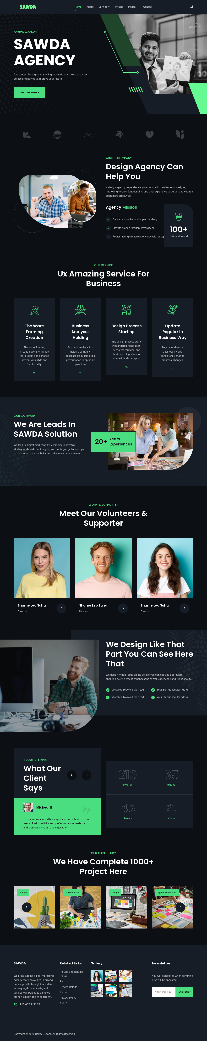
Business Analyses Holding (80, 331)
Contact (147, 6)
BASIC (63, 1003)
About (90, 6)
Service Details (68, 987)
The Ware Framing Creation (34, 331)
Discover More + (29, 92)
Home (78, 6)
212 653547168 (29, 1004)
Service (102, 6)
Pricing (119, 6)
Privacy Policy (68, 998)
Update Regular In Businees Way (173, 331)
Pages (132, 6)
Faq (62, 981)
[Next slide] (72, 775)
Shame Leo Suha (32, 605)
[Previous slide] (86, 775)
